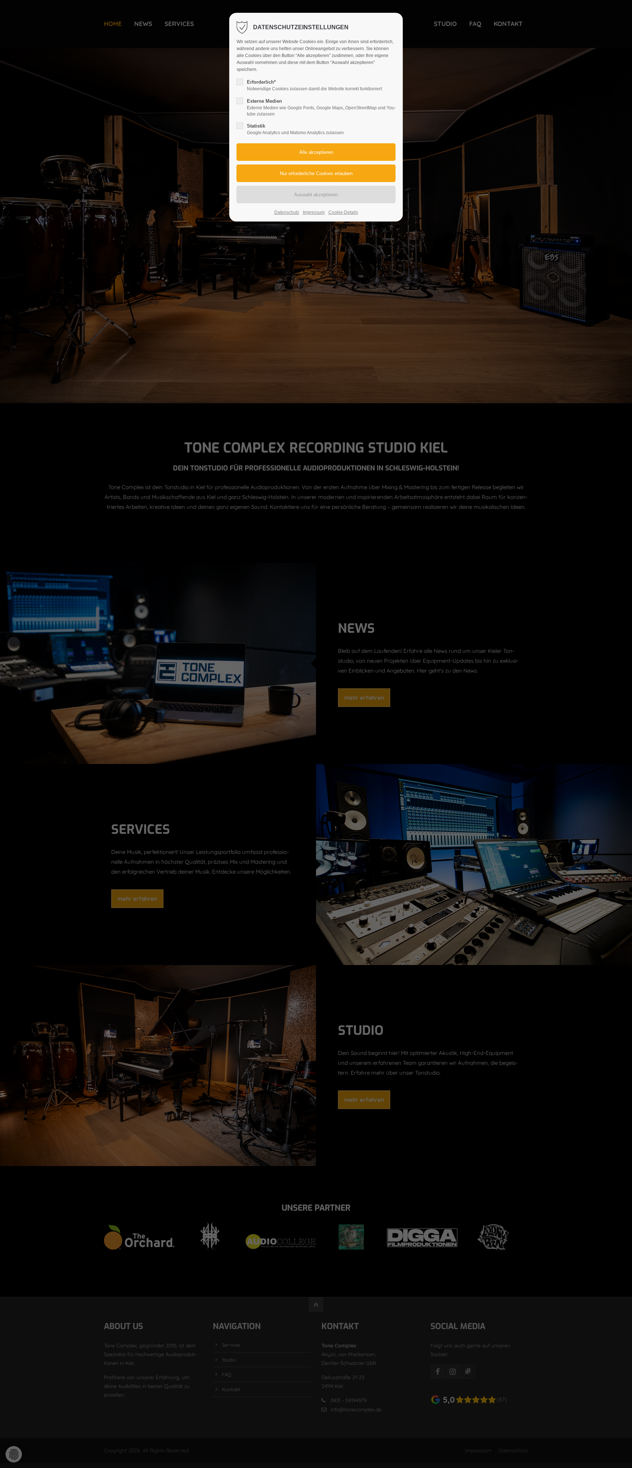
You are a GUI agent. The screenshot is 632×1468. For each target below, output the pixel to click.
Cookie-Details (343, 212)
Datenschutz (286, 212)
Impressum (314, 212)
